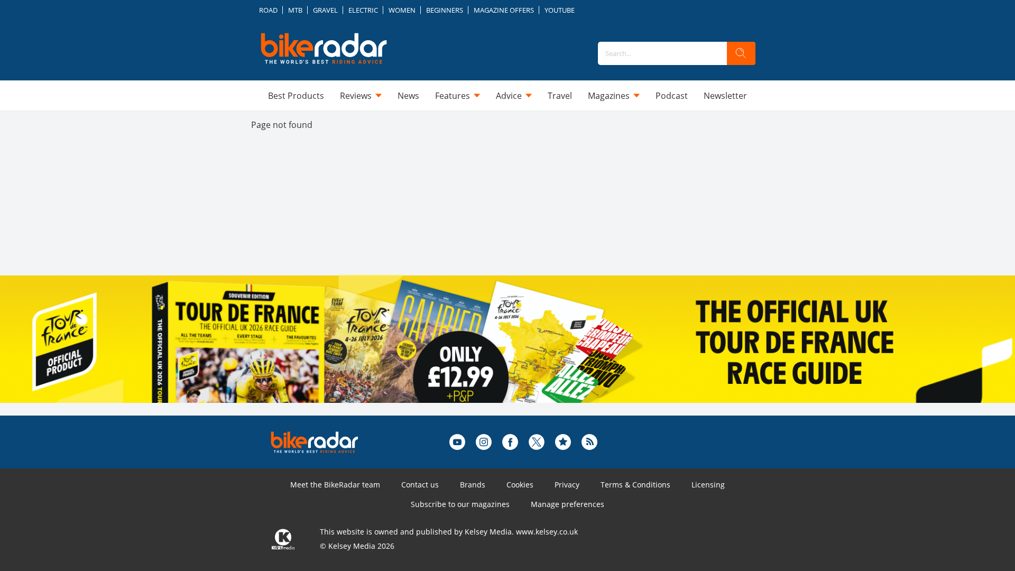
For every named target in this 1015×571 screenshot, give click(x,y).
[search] (741, 53)
